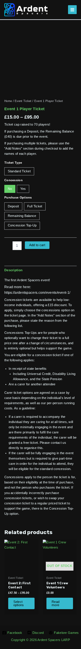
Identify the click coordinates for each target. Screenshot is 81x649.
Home (8, 101)
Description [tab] (13, 270)
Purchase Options (18, 197)
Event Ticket (23, 101)
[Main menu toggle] (72, 9)
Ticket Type (13, 162)
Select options (18, 603)
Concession (13, 180)
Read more (55, 603)
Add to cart (37, 245)
